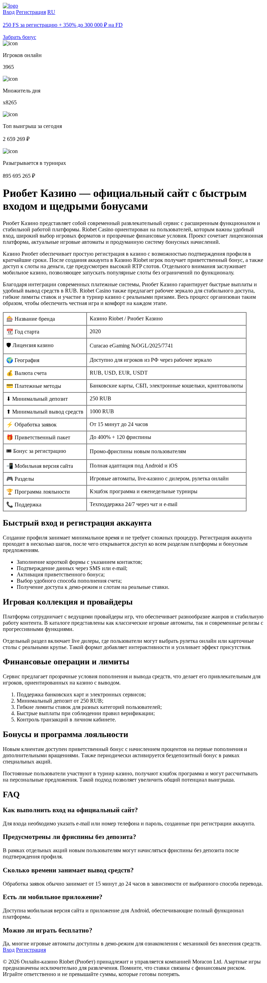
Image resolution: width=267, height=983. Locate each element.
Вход (9, 12)
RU (51, 12)
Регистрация (31, 12)
